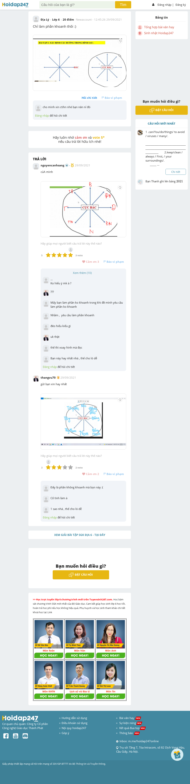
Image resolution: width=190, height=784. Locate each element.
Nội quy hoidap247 (74, 728)
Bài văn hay (129, 718)
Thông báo (129, 733)
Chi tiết (175, 172)
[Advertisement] (161, 67)
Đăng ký (181, 4)
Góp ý (65, 733)
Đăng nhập (164, 4)
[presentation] (179, 183)
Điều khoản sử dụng (74, 723)
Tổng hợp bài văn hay (159, 27)
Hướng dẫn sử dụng (74, 718)
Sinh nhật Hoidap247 (158, 33)
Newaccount (84, 19)
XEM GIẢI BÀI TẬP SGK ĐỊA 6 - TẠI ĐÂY (79, 535)
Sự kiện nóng (130, 723)
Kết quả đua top (132, 728)
